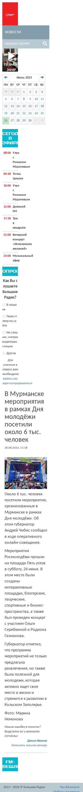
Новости (13, 32)
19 (5, 113)
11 (42, 99)
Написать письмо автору (29, 745)
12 (5, 106)
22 (24, 113)
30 (12, 92)
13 (12, 106)
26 (5, 120)
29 (5, 92)
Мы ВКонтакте (70, 787)
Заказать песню (17, 43)
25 (42, 113)
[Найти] (45, 44)
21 (18, 113)
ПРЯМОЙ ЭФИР (11, 67)
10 (36, 99)
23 (30, 113)
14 (18, 106)
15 (24, 106)
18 (42, 106)
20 (12, 113)
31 (18, 92)
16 (30, 106)
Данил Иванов (37, 741)
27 (12, 120)
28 (18, 120)
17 (36, 106)
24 (36, 113)
